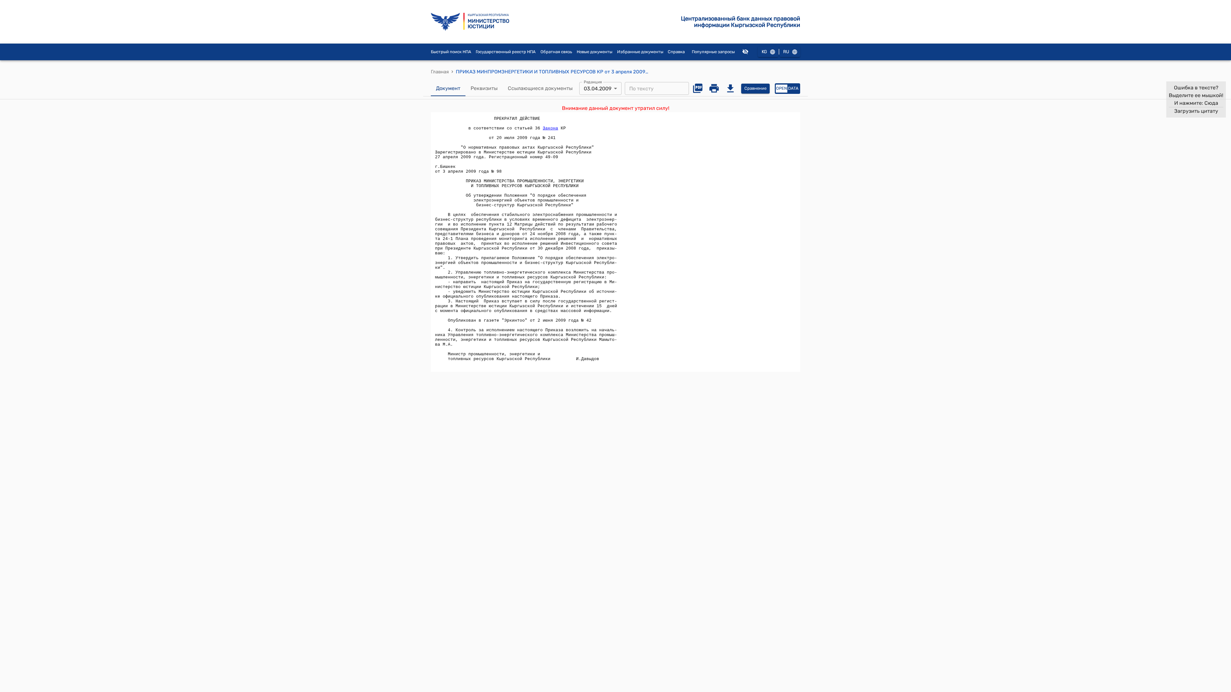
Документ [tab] (448, 88)
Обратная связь (556, 51)
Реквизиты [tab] (484, 88)
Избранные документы (640, 51)
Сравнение (755, 88)
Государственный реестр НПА (506, 51)
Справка (676, 51)
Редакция (593, 82)
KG (764, 51)
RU (786, 51)
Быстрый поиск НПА (451, 51)
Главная (440, 72)
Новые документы (594, 51)
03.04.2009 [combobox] (597, 89)
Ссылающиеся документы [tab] (540, 88)
